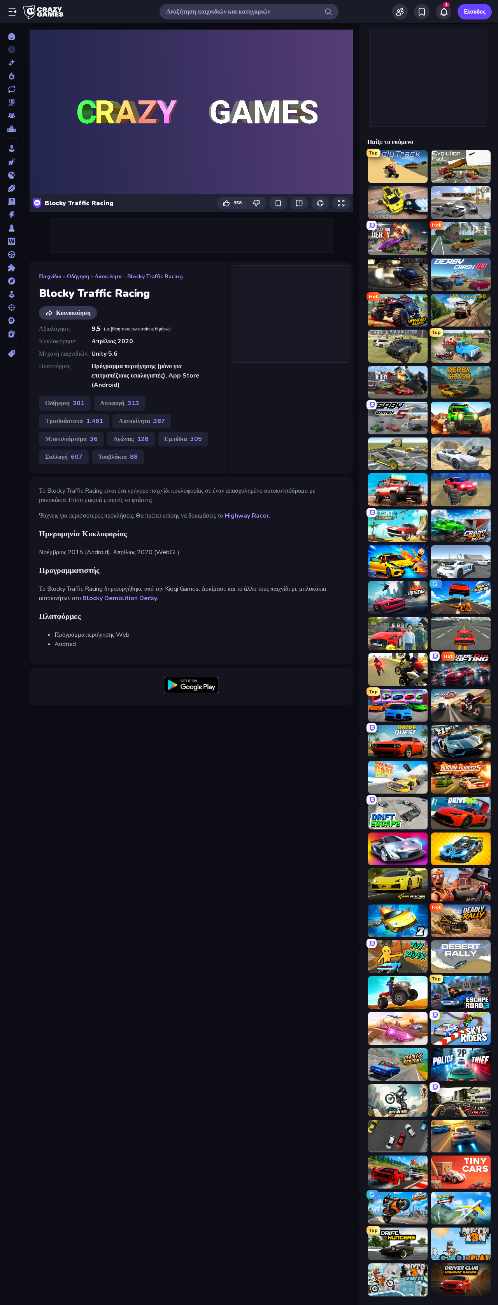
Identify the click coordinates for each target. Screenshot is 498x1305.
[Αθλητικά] (11, 188)
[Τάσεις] (11, 76)
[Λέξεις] (11, 241)
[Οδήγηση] (11, 254)
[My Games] (422, 11)
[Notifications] (443, 11)
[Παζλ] (11, 267)
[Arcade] (11, 148)
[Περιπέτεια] (11, 281)
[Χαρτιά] (11, 334)
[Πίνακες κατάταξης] (11, 128)
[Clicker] (11, 162)
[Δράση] (11, 214)
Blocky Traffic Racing (155, 276)
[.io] (11, 175)
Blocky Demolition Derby (119, 598)
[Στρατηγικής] (11, 320)
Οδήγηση (78, 276)
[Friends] (400, 11)
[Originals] (11, 102)
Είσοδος (475, 11)
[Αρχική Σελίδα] (11, 36)
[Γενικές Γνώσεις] (11, 201)
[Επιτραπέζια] (11, 228)
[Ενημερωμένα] (11, 89)
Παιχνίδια (50, 276)
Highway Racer (246, 515)
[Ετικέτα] (11, 353)
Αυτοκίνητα (108, 276)
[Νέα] (11, 62)
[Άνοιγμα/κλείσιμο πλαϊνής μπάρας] (12, 11)
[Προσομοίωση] (11, 294)
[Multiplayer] (11, 115)
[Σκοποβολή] (11, 307)
